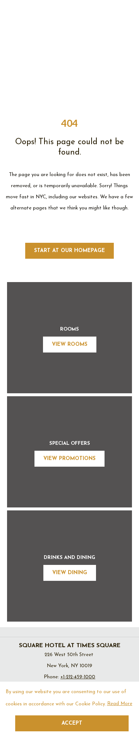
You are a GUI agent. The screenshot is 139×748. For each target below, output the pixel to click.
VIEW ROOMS (69, 344)
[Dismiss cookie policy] (128, 737)
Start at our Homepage (69, 251)
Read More (120, 706)
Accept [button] (72, 723)
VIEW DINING (69, 573)
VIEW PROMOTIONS (69, 458)
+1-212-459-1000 (77, 677)
